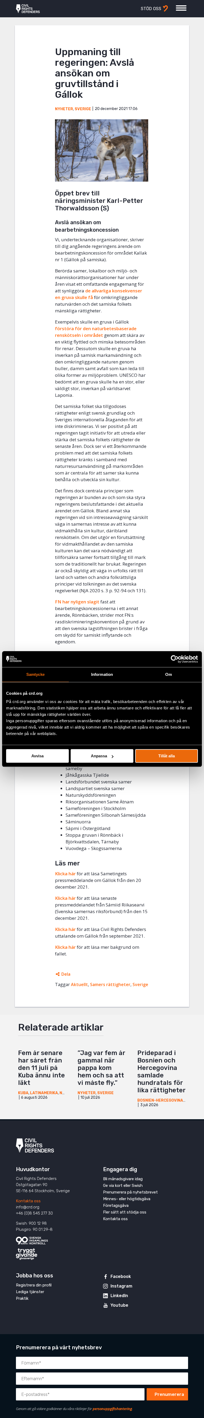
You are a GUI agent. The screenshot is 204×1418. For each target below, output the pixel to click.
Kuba (23, 1093)
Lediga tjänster (30, 1291)
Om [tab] (168, 674)
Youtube (119, 1305)
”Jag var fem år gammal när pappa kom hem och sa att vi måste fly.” (101, 1067)
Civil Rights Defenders (28, 8)
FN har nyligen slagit (77, 602)
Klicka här (65, 874)
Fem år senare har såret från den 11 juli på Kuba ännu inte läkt (41, 1067)
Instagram (121, 1286)
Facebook (120, 1276)
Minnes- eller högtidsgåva (126, 1198)
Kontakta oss (28, 1201)
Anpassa (99, 756)
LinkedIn (119, 1295)
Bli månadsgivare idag (123, 1178)
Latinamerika (44, 1093)
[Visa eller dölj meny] (181, 8)
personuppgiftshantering (112, 1408)
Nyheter (64, 109)
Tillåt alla (166, 756)
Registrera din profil (34, 1285)
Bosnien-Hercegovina (160, 1100)
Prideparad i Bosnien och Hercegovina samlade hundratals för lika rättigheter (161, 1071)
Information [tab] (102, 674)
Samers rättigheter (110, 984)
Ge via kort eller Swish (123, 1185)
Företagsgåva (116, 1205)
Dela (65, 974)
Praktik (22, 1298)
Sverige (83, 109)
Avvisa (37, 756)
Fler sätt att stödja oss (124, 1212)
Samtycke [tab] (35, 674)
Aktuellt (79, 984)
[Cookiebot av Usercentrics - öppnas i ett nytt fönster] (174, 659)
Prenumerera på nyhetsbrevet (130, 1192)
